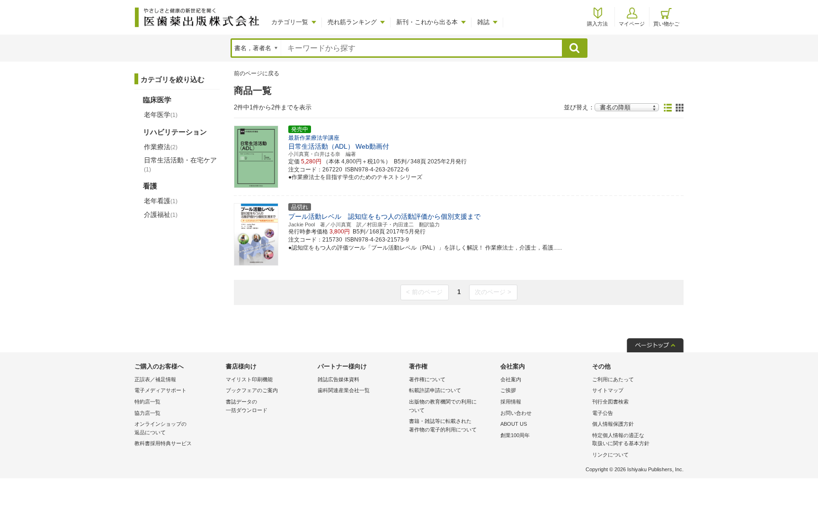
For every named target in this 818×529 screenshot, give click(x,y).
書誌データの (246, 406)
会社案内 (510, 379)
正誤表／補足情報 (155, 379)
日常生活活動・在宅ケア (180, 164)
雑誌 (483, 22)
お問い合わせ (516, 413)
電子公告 (602, 413)
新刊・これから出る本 (427, 22)
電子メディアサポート (160, 390)
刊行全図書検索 (610, 401)
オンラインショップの (160, 428)
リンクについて (610, 454)
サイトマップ (607, 390)
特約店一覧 (147, 401)
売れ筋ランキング (352, 22)
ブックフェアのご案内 (252, 390)
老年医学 (161, 114)
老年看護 (161, 201)
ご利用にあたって (613, 379)
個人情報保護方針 (613, 424)
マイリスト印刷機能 (249, 379)
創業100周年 (515, 435)
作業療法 (161, 147)
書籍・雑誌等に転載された (443, 425)
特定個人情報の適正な (620, 439)
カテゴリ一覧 (289, 22)
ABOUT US (513, 424)
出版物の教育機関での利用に (443, 406)
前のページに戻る (256, 73)
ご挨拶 (508, 390)
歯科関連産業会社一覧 (344, 390)
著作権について (427, 379)
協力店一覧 (147, 413)
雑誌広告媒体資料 (338, 379)
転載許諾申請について (435, 390)
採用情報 (510, 401)
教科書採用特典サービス (163, 443)
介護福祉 (161, 214)
